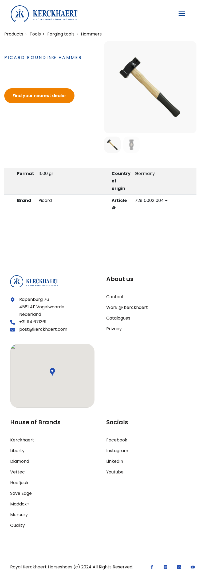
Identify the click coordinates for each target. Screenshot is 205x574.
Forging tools (60, 34)
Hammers (91, 34)
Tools (35, 34)
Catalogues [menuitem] (118, 318)
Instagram (117, 451)
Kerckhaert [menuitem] (22, 440)
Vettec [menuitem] (17, 472)
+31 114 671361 (32, 322)
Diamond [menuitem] (19, 461)
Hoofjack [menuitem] (19, 483)
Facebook (116, 440)
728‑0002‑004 (150, 200)
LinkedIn (114, 461)
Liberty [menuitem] (17, 451)
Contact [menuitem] (115, 297)
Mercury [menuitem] (19, 515)
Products (13, 34)
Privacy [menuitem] (114, 329)
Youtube (115, 472)
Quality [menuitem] (17, 525)
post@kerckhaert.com (43, 329)
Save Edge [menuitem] (21, 493)
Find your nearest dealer (39, 96)
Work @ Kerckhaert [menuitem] (127, 307)
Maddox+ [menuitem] (19, 504)
